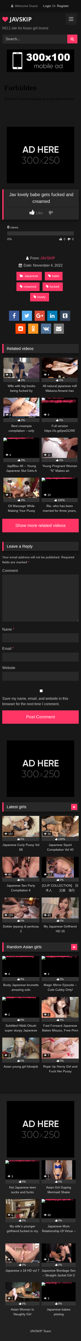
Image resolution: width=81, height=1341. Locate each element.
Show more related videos (40, 525)
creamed (30, 286)
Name (8, 629)
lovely (41, 297)
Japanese (31, 276)
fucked (54, 286)
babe (55, 276)
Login (47, 6)
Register (63, 6)
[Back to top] (67, 1327)
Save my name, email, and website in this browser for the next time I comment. (35, 701)
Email (8, 649)
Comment (10, 571)
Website (8, 668)
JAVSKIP (20, 19)
